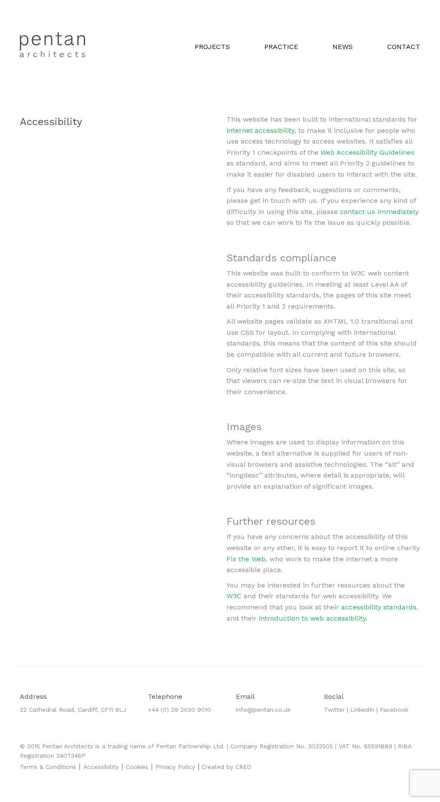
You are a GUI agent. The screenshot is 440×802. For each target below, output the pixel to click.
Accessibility (101, 766)
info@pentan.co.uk (263, 709)
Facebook (394, 709)
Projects (212, 47)
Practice (281, 47)
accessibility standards (378, 607)
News (343, 47)
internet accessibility (260, 130)
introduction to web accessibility (312, 618)
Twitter (334, 709)
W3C (235, 596)
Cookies (137, 766)
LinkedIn (362, 709)
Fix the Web (246, 559)
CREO (243, 766)
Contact (403, 47)
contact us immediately (379, 212)
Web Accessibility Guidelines (367, 152)
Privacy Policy (175, 766)
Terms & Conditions (48, 766)
